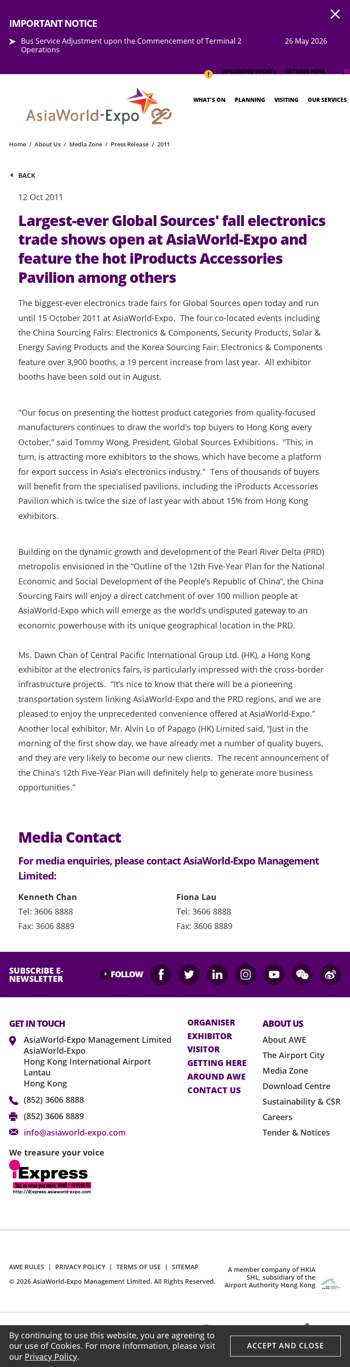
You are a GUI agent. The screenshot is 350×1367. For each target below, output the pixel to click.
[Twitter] (189, 974)
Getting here (217, 1063)
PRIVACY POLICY (80, 1266)
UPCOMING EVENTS (249, 71)
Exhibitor (209, 1036)
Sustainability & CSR (301, 1101)
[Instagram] (245, 974)
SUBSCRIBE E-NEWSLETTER (36, 974)
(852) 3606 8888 (54, 1099)
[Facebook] (160, 974)
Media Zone (85, 144)
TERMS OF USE (138, 1266)
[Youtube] (273, 974)
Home (17, 144)
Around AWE (216, 1076)
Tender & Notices (296, 1132)
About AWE (284, 1039)
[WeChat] (302, 974)
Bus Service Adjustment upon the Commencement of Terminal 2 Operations (131, 45)
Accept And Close (285, 1346)
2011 (163, 144)
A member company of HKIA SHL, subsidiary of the (270, 1277)
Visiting (286, 100)
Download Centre (296, 1086)
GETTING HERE (305, 71)
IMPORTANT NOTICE (208, 70)
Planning (250, 100)
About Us (48, 144)
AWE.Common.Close (335, 14)
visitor (203, 1049)
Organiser (211, 1022)
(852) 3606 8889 (54, 1116)
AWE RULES (26, 1266)
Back (26, 175)
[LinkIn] (217, 974)
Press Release (130, 144)
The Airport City (293, 1055)
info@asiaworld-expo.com (75, 1132)
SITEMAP (185, 1266)
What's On (209, 100)
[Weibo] (330, 974)
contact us (214, 1090)
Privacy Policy (51, 1356)
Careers (277, 1116)
